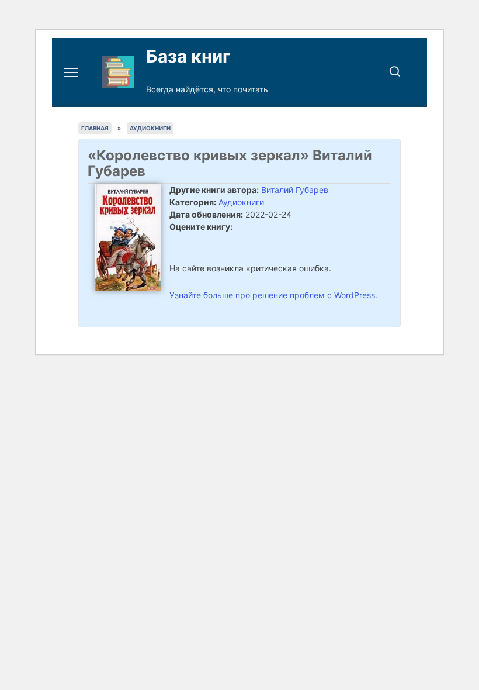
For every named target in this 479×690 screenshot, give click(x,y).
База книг (188, 56)
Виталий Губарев (294, 190)
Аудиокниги (241, 202)
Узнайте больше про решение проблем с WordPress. (273, 295)
